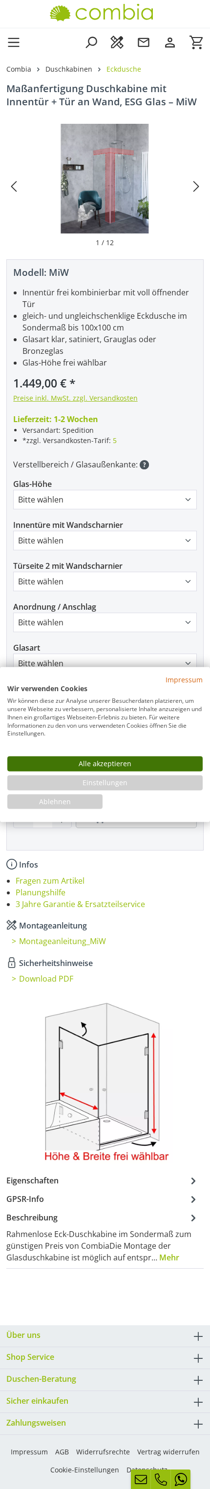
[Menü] (16, 42)
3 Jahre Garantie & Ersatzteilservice (80, 904)
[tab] (102, 1237)
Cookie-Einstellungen (84, 1469)
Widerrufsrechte (103, 1451)
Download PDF (46, 978)
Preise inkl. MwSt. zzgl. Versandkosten (75, 398)
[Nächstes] (196, 186)
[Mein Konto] (170, 42)
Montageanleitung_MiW (62, 941)
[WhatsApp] (180, 1479)
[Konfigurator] (117, 42)
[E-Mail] (140, 1479)
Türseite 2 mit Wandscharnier (68, 566)
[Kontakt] (143, 42)
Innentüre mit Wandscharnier (68, 525)
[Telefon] (160, 1479)
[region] (105, 186)
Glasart (26, 647)
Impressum (29, 1451)
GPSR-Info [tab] (25, 1199)
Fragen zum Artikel (50, 880)
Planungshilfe (40, 892)
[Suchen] (91, 42)
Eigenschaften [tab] (32, 1180)
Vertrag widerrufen (168, 1451)
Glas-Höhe (32, 484)
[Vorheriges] (13, 186)
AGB (62, 1451)
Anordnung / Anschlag (54, 606)
